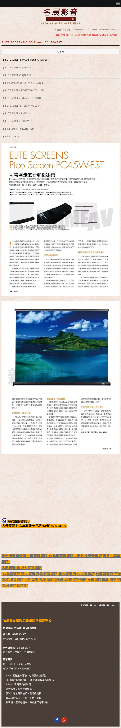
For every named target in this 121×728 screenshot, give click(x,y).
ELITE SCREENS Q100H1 (18, 75)
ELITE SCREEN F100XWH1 (19, 121)
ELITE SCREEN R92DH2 (17, 113)
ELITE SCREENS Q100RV (18, 67)
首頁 (59, 29)
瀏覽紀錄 (76, 23)
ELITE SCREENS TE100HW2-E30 (22, 105)
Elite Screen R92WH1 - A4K (19, 128)
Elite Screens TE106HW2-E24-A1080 (24, 82)
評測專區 (66, 29)
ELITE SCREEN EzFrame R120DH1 (23, 98)
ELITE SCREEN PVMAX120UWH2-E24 (24, 90)
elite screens (12, 136)
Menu (60, 51)
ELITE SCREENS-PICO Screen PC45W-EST (102, 29)
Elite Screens (77, 29)
